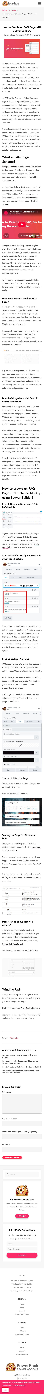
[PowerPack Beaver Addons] (22, 1190)
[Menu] (39, 3)
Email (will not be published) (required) (19, 1131)
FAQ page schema (9, 166)
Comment (6, 1092)
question (33, 197)
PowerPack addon (28, 1008)
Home (4, 10)
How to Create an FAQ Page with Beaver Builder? (21, 1067)
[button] (22, 1216)
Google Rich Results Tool (12, 944)
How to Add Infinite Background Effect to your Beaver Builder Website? (20, 1062)
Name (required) (9, 1118)
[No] (41, 1387)
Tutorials (12, 10)
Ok (5, 1390)
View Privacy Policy (20, 1385)
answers (5, 204)
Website (6, 1144)
